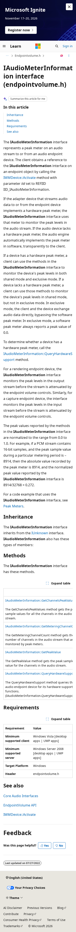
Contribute (11, 914)
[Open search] (57, 46)
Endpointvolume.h (28, 56)
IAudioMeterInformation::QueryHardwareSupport (40, 673)
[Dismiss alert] (69, 6)
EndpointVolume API (19, 805)
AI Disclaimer (12, 908)
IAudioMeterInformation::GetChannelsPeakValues (40, 600)
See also (12, 132)
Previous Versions (39, 908)
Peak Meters (13, 506)
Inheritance (15, 115)
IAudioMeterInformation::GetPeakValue (33, 652)
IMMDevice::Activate (19, 177)
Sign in (68, 46)
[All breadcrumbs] (7, 55)
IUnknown (39, 533)
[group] (38, 644)
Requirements (17, 126)
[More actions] (69, 55)
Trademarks (11, 926)
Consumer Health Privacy (21, 920)
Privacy (29, 914)
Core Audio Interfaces (20, 796)
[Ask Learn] (61, 55)
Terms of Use (56, 920)
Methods (13, 121)
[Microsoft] (38, 46)
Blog (60, 908)
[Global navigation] (4, 46)
